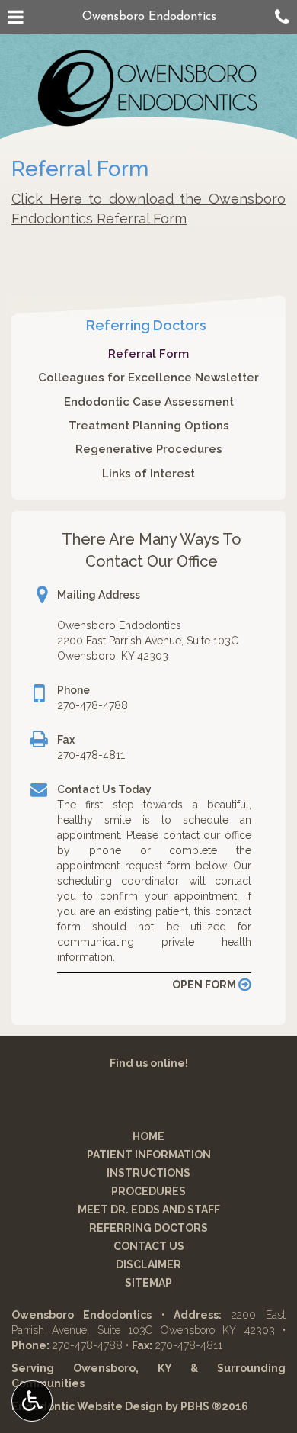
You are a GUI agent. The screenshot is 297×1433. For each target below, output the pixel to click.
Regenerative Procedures (148, 449)
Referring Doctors (146, 325)
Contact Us (148, 1246)
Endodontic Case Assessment (149, 402)
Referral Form (148, 354)
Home (148, 1136)
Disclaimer (148, 1264)
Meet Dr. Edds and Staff (149, 1209)
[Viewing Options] (32, 1401)
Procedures (148, 1191)
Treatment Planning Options (149, 425)
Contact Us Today (104, 789)
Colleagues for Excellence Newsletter (148, 377)
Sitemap (148, 1283)
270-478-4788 (92, 705)
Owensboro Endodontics (149, 17)
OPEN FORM (205, 984)
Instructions (148, 1173)
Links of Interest (148, 473)
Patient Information (149, 1155)
